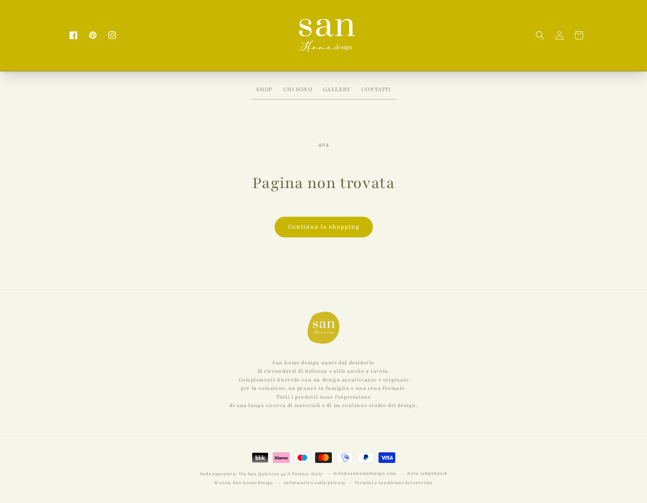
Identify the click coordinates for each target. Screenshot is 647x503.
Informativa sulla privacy (315, 482)
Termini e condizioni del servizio (394, 482)
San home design (253, 482)
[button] (540, 35)
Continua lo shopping (324, 227)
